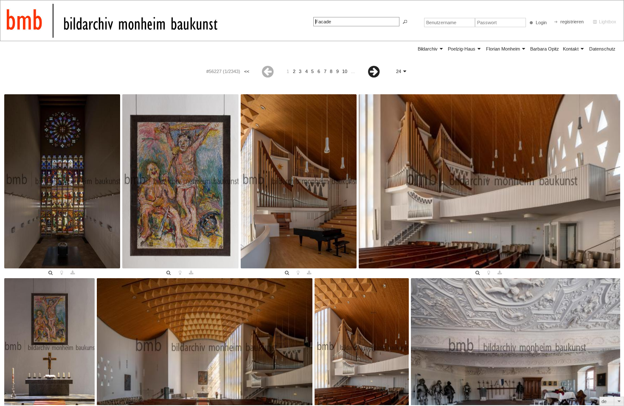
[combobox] (611, 401)
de (604, 401)
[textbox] (356, 21)
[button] (404, 22)
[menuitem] (431, 48)
